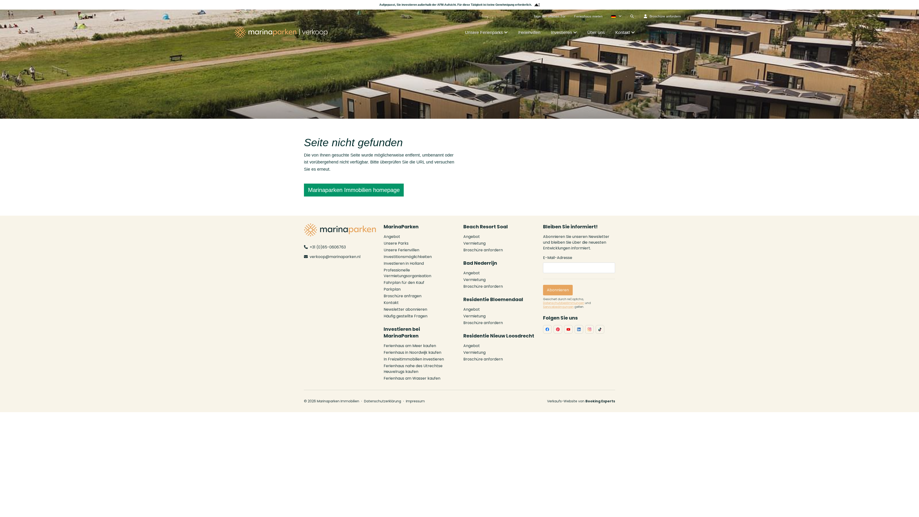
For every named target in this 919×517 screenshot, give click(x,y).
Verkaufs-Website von (581, 401)
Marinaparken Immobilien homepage (354, 190)
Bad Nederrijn (480, 263)
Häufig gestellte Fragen (405, 316)
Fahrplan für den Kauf (404, 282)
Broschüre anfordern (483, 250)
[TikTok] (600, 329)
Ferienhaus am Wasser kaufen (412, 378)
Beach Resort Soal (485, 226)
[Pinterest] (558, 329)
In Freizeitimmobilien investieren (414, 359)
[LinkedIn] (579, 329)
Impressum (415, 401)
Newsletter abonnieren (405, 309)
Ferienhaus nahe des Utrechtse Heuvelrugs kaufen (413, 368)
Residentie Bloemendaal (493, 299)
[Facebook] (547, 329)
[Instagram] (589, 329)
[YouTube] (568, 329)
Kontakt (391, 302)
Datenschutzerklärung (382, 401)
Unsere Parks (396, 243)
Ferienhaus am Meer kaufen (410, 345)
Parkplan (392, 289)
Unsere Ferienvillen (401, 250)
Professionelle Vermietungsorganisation (407, 273)
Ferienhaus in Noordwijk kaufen (412, 352)
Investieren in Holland (404, 263)
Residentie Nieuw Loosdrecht (498, 335)
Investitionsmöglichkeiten (408, 256)
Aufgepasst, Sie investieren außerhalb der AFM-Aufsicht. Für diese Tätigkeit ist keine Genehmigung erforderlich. (455, 4)
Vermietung (474, 243)
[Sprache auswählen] (616, 16)
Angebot (392, 236)
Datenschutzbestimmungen (563, 303)
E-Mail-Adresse (557, 257)
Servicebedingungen (558, 307)
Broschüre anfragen (402, 296)
